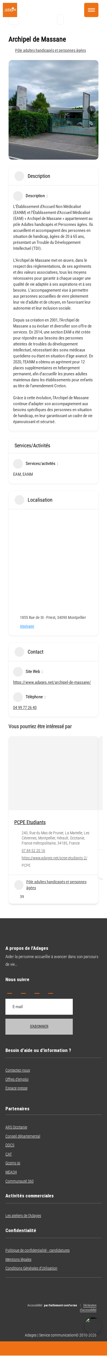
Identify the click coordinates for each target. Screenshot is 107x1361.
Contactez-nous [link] (17, 1070)
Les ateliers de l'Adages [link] (23, 1215)
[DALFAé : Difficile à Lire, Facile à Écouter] (93, 1325)
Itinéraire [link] (27, 626)
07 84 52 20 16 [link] (33, 850)
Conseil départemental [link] (22, 1136)
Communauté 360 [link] (19, 1181)
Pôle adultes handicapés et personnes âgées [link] (50, 50)
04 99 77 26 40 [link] (25, 707)
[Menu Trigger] (91, 10)
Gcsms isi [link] (12, 1163)
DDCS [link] (9, 1145)
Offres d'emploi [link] (17, 1079)
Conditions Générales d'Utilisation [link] (31, 1268)
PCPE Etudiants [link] (30, 822)
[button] (9, 990)
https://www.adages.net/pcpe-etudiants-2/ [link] (54, 858)
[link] (10, 15)
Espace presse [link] (16, 1088)
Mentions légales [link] (18, 1259)
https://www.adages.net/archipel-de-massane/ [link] (52, 682)
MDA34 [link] (11, 1172)
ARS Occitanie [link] (16, 1127)
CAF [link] (8, 1154)
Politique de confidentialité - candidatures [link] (37, 1250)
